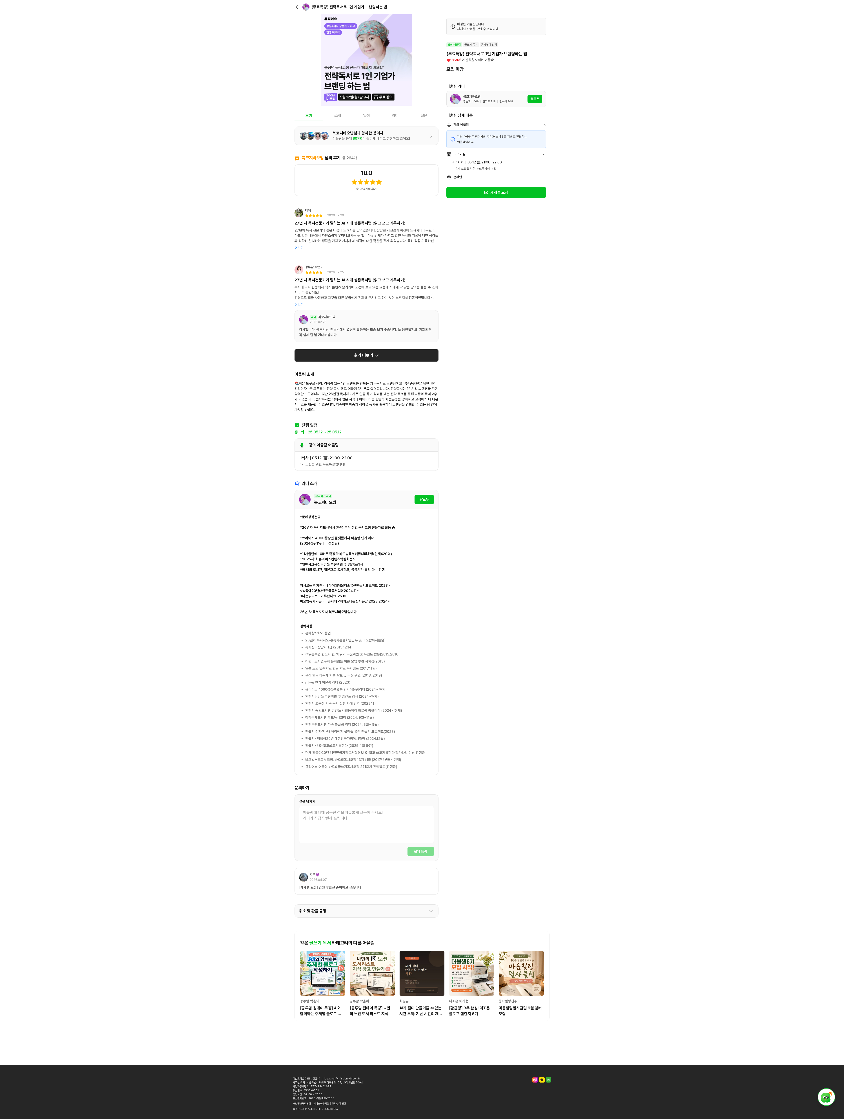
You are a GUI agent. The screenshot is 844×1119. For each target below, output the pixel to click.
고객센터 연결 (339, 1103)
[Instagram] (535, 1080)
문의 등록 (420, 851)
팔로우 (424, 499)
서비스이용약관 (321, 1103)
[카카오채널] (542, 1080)
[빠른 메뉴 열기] (826, 1097)
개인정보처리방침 (302, 1103)
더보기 (299, 248)
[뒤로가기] (297, 7)
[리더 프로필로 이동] (305, 7)
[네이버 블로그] (548, 1080)
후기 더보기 (363, 355)
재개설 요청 (499, 192)
